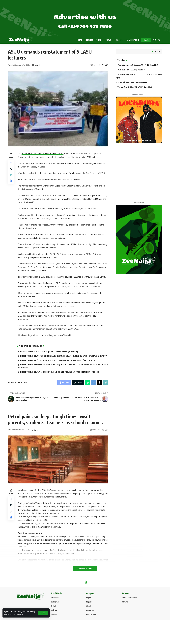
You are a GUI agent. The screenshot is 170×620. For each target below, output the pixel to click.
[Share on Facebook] (99, 65)
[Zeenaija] (21, 40)
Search (157, 51)
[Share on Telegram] (93, 382)
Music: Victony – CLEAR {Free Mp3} (131, 70)
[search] (154, 40)
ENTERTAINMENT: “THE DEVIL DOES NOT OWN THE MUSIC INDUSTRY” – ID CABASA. (57, 360)
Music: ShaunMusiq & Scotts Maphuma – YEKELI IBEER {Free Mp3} (49, 351)
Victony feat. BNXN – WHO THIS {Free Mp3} (134, 87)
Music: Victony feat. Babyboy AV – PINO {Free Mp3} (137, 65)
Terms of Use (18, 614)
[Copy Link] (106, 65)
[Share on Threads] (99, 382)
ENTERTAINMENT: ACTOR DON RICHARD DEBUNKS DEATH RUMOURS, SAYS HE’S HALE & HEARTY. (63, 356)
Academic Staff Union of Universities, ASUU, (43, 153)
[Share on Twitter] (102, 65)
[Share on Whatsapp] (87, 382)
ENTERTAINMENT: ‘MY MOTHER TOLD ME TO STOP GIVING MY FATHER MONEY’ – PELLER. (60, 372)
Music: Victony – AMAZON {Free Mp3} (132, 82)
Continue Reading (85, 569)
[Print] (11, 181)
